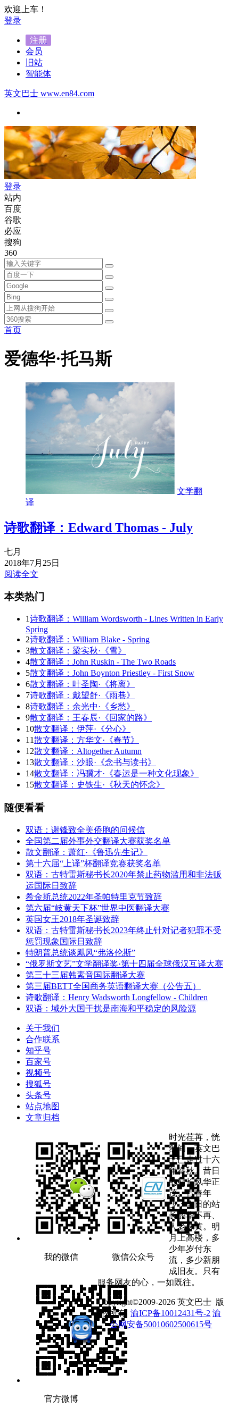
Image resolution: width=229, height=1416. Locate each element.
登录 (12, 20)
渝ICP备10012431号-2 (170, 1313)
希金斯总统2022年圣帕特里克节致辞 (94, 896)
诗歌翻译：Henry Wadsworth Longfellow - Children (117, 997)
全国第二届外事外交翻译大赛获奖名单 (98, 840)
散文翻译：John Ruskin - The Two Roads (103, 661)
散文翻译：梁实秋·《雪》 (78, 650)
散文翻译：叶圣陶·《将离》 (82, 684)
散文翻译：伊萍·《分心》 (82, 728)
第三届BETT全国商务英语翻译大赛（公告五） (113, 986)
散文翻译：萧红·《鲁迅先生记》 (87, 852)
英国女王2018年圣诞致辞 (72, 919)
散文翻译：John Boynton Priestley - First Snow (112, 672)
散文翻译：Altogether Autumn (88, 751)
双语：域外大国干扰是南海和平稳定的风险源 (111, 1008)
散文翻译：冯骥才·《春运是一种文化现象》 (116, 773)
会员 (34, 51)
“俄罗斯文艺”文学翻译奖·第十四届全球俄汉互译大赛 (124, 963)
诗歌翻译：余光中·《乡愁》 (82, 706)
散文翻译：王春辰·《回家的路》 (91, 717)
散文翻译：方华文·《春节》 (86, 739)
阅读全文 (21, 574)
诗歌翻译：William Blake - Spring (90, 639)
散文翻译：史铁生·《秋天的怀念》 (99, 784)
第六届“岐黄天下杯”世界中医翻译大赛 (97, 907)
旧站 (34, 62)
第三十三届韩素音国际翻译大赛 (85, 974)
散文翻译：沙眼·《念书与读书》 (95, 762)
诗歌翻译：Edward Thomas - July (98, 527)
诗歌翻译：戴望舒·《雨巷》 (82, 695)
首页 (12, 329)
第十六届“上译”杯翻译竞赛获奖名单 (93, 863)
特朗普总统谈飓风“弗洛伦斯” (80, 952)
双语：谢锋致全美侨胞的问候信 (85, 829)
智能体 (38, 73)
